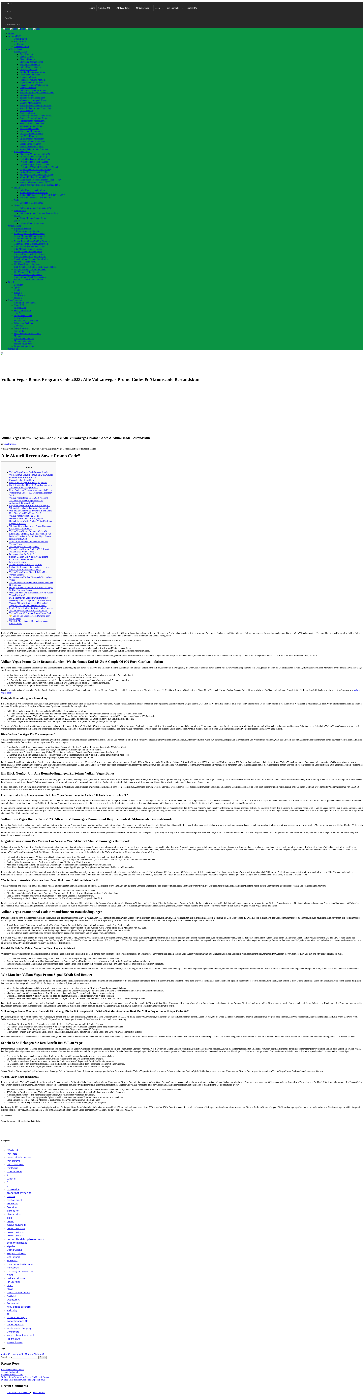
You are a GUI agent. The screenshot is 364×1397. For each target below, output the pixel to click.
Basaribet (12, 1207)
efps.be (11, 1246)
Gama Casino (14, 1250)
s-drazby (12, 1310)
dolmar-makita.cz (17, 1242)
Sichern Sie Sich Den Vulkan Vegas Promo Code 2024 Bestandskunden (28, 558)
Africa (6, 1354)
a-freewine (13, 1189)
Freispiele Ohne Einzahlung (21, 480)
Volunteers (13, 1331)
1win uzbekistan (15, 1164)
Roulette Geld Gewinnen (12, 1369)
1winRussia (12, 1168)
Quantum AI (13, 1299)
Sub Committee (173, 8)
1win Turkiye (13, 1161)
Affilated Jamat (123, 8)
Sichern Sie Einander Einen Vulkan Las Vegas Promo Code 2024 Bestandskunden (30, 568)
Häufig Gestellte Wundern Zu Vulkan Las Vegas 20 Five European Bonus (31, 588)
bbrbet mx (13, 1210)
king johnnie (13, 1257)
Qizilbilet (11, 1296)
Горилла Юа (13, 1338)
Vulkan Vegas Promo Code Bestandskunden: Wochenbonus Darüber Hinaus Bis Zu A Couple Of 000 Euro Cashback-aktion (31, 475)
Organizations (142, 8)
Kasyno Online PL (16, 1253)
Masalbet (12, 1260)
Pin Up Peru (13, 1282)
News (10, 1274)
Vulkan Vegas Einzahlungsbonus (24, 546)
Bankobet (12, 1203)
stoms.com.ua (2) (17, 1317)
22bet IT (11, 1178)
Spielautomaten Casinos (12, 1374)
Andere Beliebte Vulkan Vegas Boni (25, 564)
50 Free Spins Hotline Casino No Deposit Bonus (23, 1379)
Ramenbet (13, 1303)
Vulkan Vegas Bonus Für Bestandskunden (28, 610)
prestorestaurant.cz (18, 1292)
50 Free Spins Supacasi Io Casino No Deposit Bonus (25, 1377)
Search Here (6, 1357)
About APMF (104, 8)
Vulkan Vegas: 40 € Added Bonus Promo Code (30, 613)
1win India (12, 1153)
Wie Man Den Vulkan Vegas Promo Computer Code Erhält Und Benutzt (30, 527)
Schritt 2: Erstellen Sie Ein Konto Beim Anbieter (31, 608)
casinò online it (15, 1235)
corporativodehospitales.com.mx (25, 1239)
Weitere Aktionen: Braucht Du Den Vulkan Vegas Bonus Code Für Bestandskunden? (28, 604)
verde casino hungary (19, 1328)
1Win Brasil (12, 1150)
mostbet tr (13, 1267)
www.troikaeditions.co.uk (21, 1335)
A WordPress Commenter (18, 1392)
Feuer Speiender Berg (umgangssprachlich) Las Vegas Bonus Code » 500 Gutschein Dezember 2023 (30, 493)
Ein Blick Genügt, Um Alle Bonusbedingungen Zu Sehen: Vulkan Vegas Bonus (30, 486)
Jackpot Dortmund (9, 1372)
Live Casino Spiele (17, 562)
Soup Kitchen (37, 1354)
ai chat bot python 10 (19, 1193)
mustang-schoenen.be (20, 1271)
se (8, 1314)
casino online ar (16, 1232)
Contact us (192, 8)
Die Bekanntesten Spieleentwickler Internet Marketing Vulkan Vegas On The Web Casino (30, 599)
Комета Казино (14, 1342)
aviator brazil (14, 1200)
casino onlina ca (16, 1228)
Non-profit (19, 1354)
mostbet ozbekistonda (20, 1264)
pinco (10, 1285)
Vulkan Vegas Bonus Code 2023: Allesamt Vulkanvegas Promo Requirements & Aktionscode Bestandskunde (28, 500)
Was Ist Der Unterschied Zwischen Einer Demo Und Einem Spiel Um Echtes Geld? (30, 511)
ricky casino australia (19, 1306)
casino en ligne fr (16, 1225)
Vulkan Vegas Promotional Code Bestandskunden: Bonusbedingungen (26, 517)
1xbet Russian (14, 1171)
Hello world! (39, 1392)
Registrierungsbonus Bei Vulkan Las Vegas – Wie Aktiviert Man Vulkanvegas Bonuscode (29, 506)
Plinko (10, 1289)
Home (92, 8)
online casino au (16, 1278)
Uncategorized (9, 444)
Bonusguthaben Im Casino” (21, 554)
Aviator (11, 1196)
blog (9, 1217)
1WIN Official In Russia (19, 1157)
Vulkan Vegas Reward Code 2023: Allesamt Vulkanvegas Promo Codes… (29, 550)
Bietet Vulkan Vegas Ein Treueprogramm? (28, 482)
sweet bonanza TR (17, 1321)
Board (157, 8)
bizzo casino (13, 1214)
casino (10, 1221)
